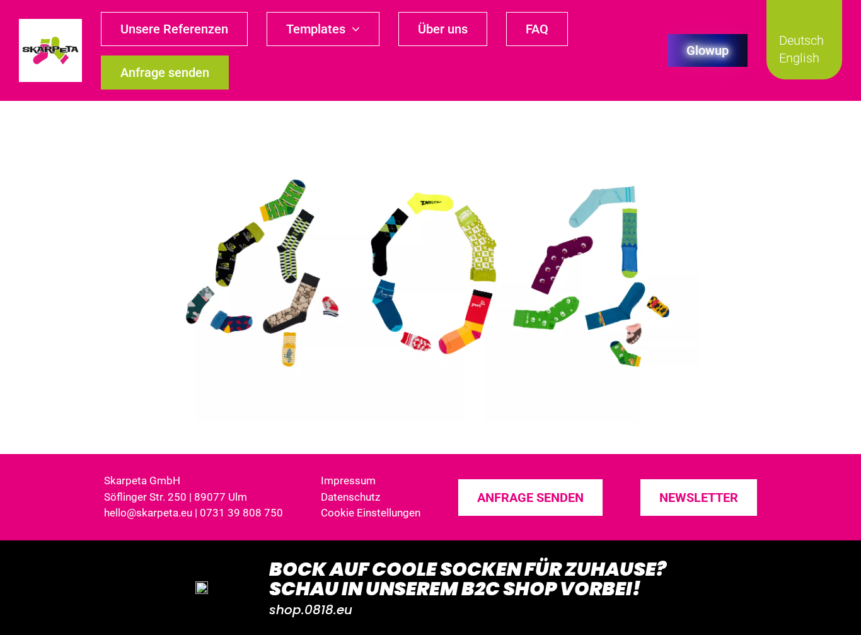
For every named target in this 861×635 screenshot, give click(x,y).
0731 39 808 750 (241, 512)
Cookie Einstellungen (370, 512)
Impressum (348, 480)
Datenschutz (350, 497)
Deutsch (801, 40)
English (799, 58)
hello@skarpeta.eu (148, 512)
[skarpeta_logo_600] (50, 24)
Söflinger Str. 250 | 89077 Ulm (175, 497)
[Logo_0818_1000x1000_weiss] (201, 586)
